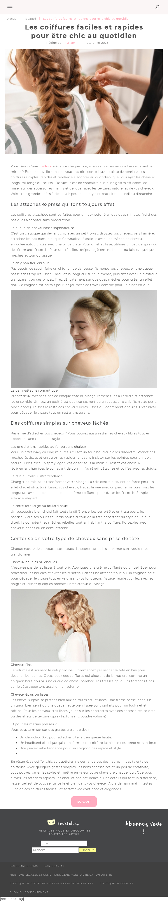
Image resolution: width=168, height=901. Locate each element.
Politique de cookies (116, 883)
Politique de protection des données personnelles (51, 883)
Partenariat (54, 866)
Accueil (12, 18)
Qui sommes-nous (24, 866)
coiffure (46, 166)
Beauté (30, 18)
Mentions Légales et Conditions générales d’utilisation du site (61, 874)
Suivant (84, 801)
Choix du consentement (29, 892)
